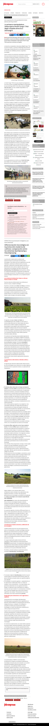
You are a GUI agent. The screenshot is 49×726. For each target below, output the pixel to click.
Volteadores (36, 80)
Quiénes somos (10, 717)
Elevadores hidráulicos (36, 70)
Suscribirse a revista (32, 709)
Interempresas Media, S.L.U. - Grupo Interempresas (26, 724)
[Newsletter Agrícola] (38, 128)
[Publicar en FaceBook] (18, 35)
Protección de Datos (32, 714)
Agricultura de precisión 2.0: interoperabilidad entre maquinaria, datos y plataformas (38, 194)
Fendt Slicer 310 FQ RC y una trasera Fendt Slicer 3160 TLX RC (16, 106)
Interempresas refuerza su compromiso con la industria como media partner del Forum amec (38, 180)
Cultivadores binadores (36, 113)
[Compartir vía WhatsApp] (27, 35)
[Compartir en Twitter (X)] (21, 35)
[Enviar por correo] (15, 35)
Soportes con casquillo (36, 59)
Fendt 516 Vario (25, 160)
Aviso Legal (17, 221)
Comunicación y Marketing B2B (38, 227)
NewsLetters (30, 708)
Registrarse (30, 706)
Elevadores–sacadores (36, 102)
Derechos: (20, 229)
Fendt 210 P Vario (11, 188)
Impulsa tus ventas (36, 225)
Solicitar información (9, 200)
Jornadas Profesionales (36, 224)
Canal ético (9, 714)
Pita (7, 689)
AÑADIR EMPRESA (12, 721)
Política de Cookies (32, 715)
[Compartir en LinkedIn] (24, 35)
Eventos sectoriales (36, 228)
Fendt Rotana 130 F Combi (10, 135)
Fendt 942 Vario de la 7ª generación (13, 141)
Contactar (9, 712)
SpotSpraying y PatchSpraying (11, 270)
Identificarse (30, 704)
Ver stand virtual (17, 200)
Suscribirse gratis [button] (35, 4)
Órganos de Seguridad (36, 91)
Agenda (34, 212)
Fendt (5, 37)
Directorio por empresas (38, 218)
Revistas (41, 12)
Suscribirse (38, 141)
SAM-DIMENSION (8, 500)
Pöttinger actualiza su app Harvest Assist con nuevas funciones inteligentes (38, 187)
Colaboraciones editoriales (33, 717)
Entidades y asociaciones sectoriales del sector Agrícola (38, 216)
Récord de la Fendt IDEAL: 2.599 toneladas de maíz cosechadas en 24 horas (38, 173)
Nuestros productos (11, 715)
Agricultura (7, 9)
